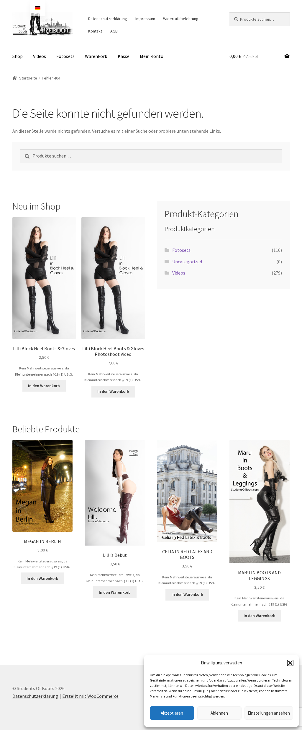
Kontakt (95, 31)
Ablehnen (219, 713)
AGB (114, 31)
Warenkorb (96, 56)
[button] (290, 663)
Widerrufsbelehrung (180, 18)
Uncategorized (187, 262)
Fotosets (65, 56)
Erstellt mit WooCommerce (90, 696)
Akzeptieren (172, 713)
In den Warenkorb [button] (44, 385)
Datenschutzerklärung (107, 18)
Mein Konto (151, 56)
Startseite (28, 78)
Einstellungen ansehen (269, 713)
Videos (39, 56)
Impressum (145, 18)
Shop (17, 56)
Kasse (123, 56)
